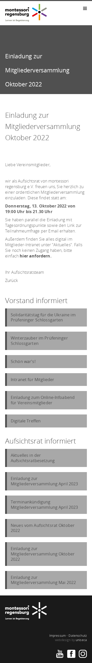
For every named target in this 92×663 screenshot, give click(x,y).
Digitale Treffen (26, 421)
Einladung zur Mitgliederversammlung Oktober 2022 (43, 554)
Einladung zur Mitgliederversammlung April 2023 (44, 481)
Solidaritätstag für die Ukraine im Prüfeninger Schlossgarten (43, 317)
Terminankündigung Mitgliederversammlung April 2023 (44, 504)
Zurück (11, 280)
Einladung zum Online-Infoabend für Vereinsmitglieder (43, 400)
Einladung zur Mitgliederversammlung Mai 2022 (43, 580)
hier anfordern (35, 256)
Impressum (57, 635)
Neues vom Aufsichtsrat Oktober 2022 (43, 528)
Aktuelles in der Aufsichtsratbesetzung (33, 457)
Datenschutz (77, 635)
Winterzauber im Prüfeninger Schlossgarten (39, 340)
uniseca (81, 640)
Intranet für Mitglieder (32, 379)
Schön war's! (23, 361)
